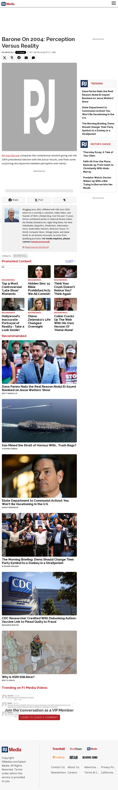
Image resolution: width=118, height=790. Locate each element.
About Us (73, 767)
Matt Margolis (9, 393)
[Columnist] (13, 215)
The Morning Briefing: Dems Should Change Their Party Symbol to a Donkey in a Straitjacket (38, 561)
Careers (72, 772)
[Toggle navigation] (114, 3)
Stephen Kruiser (10, 566)
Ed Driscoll (8, 52)
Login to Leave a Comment (39, 717)
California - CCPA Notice (108, 772)
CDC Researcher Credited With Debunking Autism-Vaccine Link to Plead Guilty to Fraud (39, 619)
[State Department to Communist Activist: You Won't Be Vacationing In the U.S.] (39, 476)
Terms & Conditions (92, 772)
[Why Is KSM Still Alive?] (39, 652)
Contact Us (58, 767)
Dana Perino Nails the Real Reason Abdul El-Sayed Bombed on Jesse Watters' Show (39, 388)
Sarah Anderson (10, 508)
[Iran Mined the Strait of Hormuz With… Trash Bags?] (39, 420)
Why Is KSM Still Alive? (18, 677)
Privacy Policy (108, 767)
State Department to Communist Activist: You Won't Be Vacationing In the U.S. (35, 502)
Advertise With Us (92, 767)
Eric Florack (8, 680)
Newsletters (58, 772)
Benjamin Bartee (10, 625)
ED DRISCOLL (20, 256)
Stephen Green (9, 449)
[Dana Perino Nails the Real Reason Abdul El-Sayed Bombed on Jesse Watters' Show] (39, 362)
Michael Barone (11, 155)
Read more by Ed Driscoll (37, 247)
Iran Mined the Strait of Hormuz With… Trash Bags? (39, 445)
